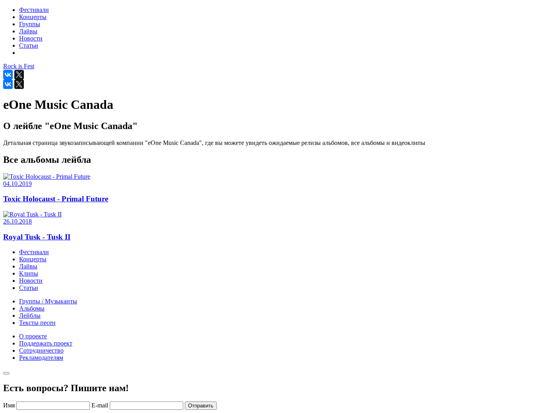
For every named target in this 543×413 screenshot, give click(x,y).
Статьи (28, 287)
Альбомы (32, 308)
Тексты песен (37, 322)
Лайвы (28, 266)
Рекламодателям (41, 357)
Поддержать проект (45, 343)
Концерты (33, 259)
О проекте (33, 336)
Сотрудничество (41, 350)
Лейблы (30, 315)
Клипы (28, 273)
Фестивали (34, 252)
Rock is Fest (18, 66)
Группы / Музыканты (48, 301)
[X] (19, 74)
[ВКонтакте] (8, 74)
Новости (31, 280)
